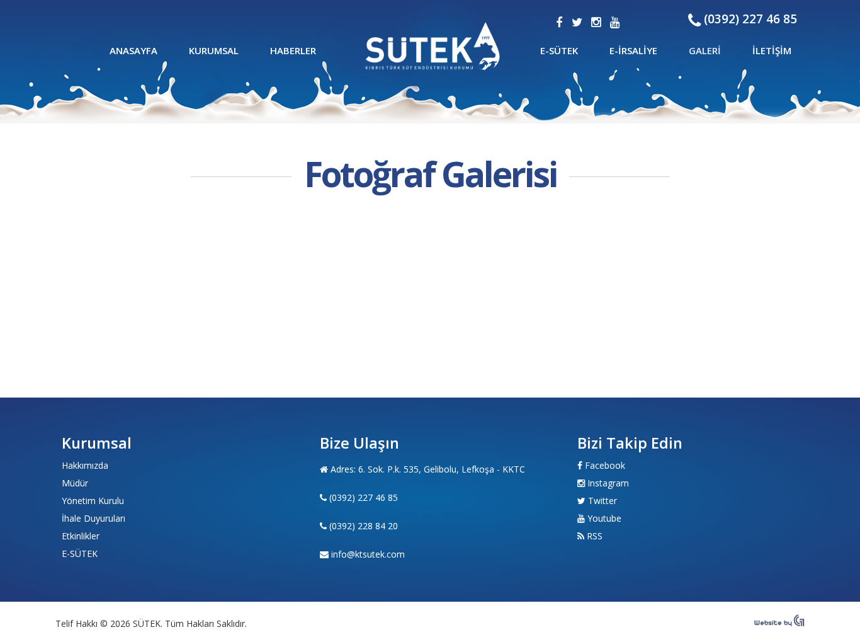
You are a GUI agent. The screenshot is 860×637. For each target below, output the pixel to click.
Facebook (605, 465)
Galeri (705, 50)
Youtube (604, 518)
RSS (595, 536)
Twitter (602, 501)
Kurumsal (214, 50)
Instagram (608, 483)
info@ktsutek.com (368, 554)
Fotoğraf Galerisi (430, 174)
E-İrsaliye (633, 50)
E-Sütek (559, 50)
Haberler (293, 50)
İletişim (771, 50)
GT (433, 45)
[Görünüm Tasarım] (779, 623)
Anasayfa (133, 50)
